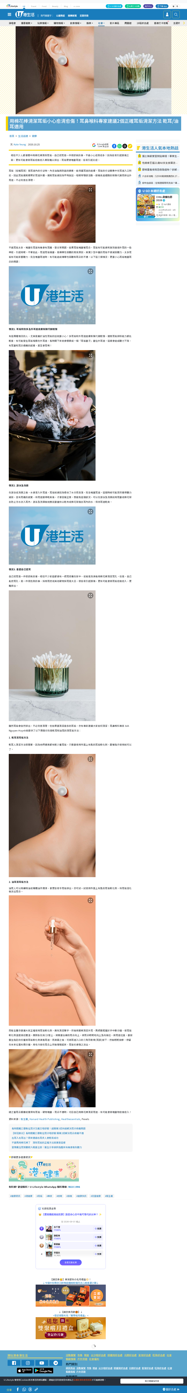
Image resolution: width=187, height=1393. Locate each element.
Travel (33, 6)
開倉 (86, 1355)
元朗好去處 (130, 1355)
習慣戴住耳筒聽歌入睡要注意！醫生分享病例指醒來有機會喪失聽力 (47, 1147)
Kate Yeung (20, 144)
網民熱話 (70, 1368)
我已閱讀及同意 (152, 1381)
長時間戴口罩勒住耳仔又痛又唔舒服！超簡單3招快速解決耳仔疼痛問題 (48, 1128)
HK (24, 6)
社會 (169, 1355)
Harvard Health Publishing (45, 1119)
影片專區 (114, 23)
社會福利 (94, 1359)
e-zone (77, 6)
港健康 (29, 1195)
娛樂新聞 (72, 16)
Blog (66, 6)
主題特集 (178, 23)
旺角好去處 (159, 1355)
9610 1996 (74, 1187)
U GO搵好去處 (115, 6)
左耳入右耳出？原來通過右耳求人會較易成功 (35, 1138)
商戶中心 (148, 6)
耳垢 (40, 1195)
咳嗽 (60, 1195)
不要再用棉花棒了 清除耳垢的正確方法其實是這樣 (38, 1142)
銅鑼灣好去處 (115, 1355)
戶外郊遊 (82, 1359)
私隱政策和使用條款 (82, 1379)
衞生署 (24, 1119)
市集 (79, 1355)
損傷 (70, 1195)
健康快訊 (82, 1195)
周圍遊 (127, 23)
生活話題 (23, 136)
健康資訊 (15, 1195)
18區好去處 (143, 23)
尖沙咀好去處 (98, 1355)
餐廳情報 (71, 1359)
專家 (50, 1195)
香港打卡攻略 (161, 23)
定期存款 (84, 16)
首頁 (11, 136)
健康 (34, 136)
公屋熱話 (60, 16)
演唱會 (12, 23)
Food (44, 6)
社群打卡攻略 (134, 6)
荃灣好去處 (144, 1355)
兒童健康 (96, 1195)
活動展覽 (71, 1355)
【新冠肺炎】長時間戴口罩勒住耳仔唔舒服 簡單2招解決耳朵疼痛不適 (48, 1133)
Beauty (55, 6)
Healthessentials (70, 1119)
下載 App (163, 6)
